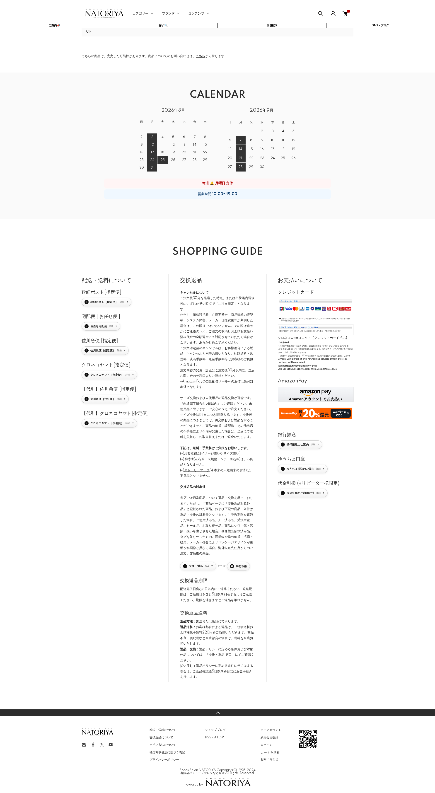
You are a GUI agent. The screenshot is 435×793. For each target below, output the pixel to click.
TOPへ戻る (217, 712)
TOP (88, 32)
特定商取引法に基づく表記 (167, 752)
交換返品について (161, 737)
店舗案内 (272, 25)
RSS (208, 737)
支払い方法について (163, 745)
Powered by (193, 784)
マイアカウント (271, 730)
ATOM (219, 737)
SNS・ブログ (380, 25)
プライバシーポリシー (164, 759)
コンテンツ (196, 13)
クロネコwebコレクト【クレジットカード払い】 (313, 338)
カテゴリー (140, 13)
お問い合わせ (269, 759)
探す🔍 (163, 25)
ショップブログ (215, 730)
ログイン (266, 745)
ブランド (168, 13)
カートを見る (270, 752)
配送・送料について (163, 730)
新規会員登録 (269, 737)
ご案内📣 (54, 25)
